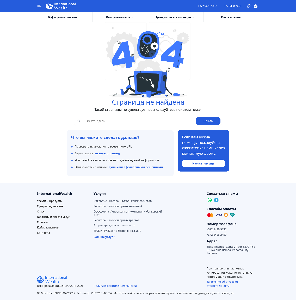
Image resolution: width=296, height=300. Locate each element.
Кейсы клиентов (231, 17)
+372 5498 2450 (231, 6)
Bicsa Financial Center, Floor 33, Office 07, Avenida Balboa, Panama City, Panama (231, 250)
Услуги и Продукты (49, 201)
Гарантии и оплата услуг (53, 217)
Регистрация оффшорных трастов (116, 220)
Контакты (43, 233)
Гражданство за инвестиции (173, 17)
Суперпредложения (50, 206)
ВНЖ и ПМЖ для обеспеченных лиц (117, 231)
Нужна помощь (203, 163)
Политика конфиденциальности (115, 286)
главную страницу (107, 153)
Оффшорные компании (62, 17)
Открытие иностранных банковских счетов (123, 201)
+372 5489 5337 (207, 6)
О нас (41, 211)
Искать (208, 121)
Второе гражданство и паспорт (114, 225)
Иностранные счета (118, 17)
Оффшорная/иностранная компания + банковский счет (128, 213)
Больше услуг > (104, 237)
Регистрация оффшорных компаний (118, 206)
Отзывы (42, 222)
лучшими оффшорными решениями (136, 167)
